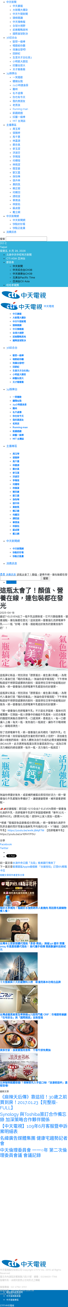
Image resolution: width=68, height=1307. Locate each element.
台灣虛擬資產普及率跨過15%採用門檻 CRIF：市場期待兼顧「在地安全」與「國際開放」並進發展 (33, 1016)
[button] (1, 573)
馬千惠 (16, 136)
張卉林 (16, 180)
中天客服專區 (12, 1299)
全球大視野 (19, 25)
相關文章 (4, 875)
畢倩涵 (16, 200)
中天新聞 (11, 1)
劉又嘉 (16, 172)
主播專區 (11, 124)
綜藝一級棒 (19, 117)
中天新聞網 (12, 216)
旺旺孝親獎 (12, 285)
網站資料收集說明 (14, 1292)
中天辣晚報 (19, 21)
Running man (20, 109)
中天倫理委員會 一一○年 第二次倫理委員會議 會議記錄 (33, 1153)
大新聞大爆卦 (20, 9)
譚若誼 (16, 196)
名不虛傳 (18, 93)
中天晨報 (18, 5)
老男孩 (16, 105)
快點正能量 (19, 228)
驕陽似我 (18, 81)
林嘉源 (16, 140)
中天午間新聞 (20, 13)
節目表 (10, 262)
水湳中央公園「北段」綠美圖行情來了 (34, 862)
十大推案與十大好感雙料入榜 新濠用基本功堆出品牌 (30, 982)
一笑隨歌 (18, 77)
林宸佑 (16, 204)
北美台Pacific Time (24, 277)
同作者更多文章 (16, 875)
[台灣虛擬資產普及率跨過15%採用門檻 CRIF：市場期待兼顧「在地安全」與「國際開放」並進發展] (19, 998)
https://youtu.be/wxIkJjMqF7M (26, 830)
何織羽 (16, 192)
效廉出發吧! (19, 49)
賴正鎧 (16, 188)
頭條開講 (18, 17)
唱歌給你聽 (19, 45)
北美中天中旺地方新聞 (19, 254)
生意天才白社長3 (22, 57)
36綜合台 (11, 37)
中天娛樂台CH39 (22, 273)
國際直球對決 (20, 33)
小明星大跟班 (20, 61)
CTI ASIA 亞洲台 (15, 258)
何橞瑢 (16, 160)
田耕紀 (16, 53)
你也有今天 (19, 97)
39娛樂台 (11, 73)
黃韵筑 (16, 184)
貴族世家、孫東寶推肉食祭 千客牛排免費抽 (25, 1050)
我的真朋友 (19, 101)
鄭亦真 (16, 144)
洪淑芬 (16, 152)
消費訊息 (11, 232)
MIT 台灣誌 (19, 120)
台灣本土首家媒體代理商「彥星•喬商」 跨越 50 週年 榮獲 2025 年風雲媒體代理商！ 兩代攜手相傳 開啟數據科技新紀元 (33, 946)
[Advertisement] (23, 1207)
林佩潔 (16, 164)
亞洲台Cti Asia (21, 281)
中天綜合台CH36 (22, 269)
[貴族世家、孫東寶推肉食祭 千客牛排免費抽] (19, 1034)
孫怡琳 (16, 176)
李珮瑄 (16, 156)
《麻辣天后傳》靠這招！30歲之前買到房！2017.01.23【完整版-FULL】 (33, 1102)
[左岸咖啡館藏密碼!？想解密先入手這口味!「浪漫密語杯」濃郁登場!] (19, 1066)
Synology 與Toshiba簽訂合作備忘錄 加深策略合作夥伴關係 (33, 1117)
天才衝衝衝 (19, 69)
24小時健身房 (20, 85)
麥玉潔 (16, 148)
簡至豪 (16, 168)
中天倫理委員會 (13, 1296)
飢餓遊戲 (18, 113)
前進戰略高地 (20, 29)
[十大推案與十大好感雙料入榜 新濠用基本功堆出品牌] (19, 966)
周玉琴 (16, 128)
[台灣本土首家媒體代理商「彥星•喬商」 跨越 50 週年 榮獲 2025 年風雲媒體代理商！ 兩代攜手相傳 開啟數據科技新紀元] (19, 927)
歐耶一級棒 (19, 41)
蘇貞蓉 (16, 208)
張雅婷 (16, 132)
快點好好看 (19, 224)
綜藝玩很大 (19, 65)
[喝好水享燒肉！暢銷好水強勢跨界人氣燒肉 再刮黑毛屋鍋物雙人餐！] (19, 892)
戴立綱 (16, 212)
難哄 (15, 89)
